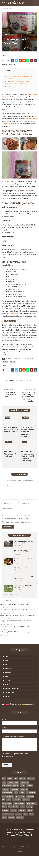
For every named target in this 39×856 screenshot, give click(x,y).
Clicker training (7, 793)
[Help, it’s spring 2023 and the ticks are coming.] (8, 588)
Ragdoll (13, 810)
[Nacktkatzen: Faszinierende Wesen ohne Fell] (8, 543)
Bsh (16, 778)
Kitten (4, 807)
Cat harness (25, 782)
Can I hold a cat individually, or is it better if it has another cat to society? (28, 396)
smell (26, 191)
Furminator (16, 800)
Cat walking (14, 789)
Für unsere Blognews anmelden (15, 754)
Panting (29, 807)
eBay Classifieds (7, 796)
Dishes (22, 793)
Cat (3, 782)
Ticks (25, 814)
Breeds (7, 660)
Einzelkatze (30, 796)
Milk (9, 807)
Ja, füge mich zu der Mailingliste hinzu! (17, 522)
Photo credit (29, 829)
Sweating (18, 814)
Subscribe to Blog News (12, 688)
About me (9, 832)
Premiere (5, 97)
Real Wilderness (31, 119)
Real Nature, (6, 124)
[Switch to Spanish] (28, 835)
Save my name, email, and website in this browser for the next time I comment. (17, 517)
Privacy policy (17, 829)
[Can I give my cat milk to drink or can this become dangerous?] (28, 420)
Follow (33, 705)
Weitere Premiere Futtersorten (17, 84)
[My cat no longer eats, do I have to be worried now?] (11, 420)
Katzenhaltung (31, 803)
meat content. (9, 102)
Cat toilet (29, 785)
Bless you (8, 668)
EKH (3, 800)
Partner (7, 696)
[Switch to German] (11, 835)
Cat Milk (15, 785)
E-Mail (5, 728)
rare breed (22, 810)
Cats (22, 785)
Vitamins (13, 313)
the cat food (33, 94)
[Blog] (16, 705)
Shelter (30, 810)
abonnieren (9, 756)
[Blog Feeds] (26, 705)
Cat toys (5, 789)
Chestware (24, 789)
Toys (6, 676)
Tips (6, 664)
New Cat (16, 807)
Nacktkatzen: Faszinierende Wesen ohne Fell (23, 542)
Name (5, 719)
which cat (20, 817)
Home (6, 656)
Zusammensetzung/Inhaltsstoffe (18, 81)
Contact (30, 832)
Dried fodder (31, 793)
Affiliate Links (9, 692)
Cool (16, 793)
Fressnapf (9, 359)
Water (4, 817)
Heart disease (6, 803)
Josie (26, 325)
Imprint (8, 829)
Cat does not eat (12, 782)
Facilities (8, 672)
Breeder (10, 778)
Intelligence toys (19, 803)
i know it (19, 852)
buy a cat (31, 778)
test (8, 181)
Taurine (19, 249)
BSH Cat (22, 778)
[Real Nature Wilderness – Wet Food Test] (11, 444)
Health (8, 418)
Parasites (5, 810)
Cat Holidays (6, 785)
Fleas (9, 800)
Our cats (7, 684)
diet (21, 104)
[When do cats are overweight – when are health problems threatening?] (28, 444)
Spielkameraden (7, 814)
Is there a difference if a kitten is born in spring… (24, 578)
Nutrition (7, 34)
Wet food (12, 361)
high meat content (28, 359)
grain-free (17, 359)
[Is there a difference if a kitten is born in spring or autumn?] (8, 579)
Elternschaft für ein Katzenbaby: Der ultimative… (23, 551)
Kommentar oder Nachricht (14, 737)
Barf (3, 778)
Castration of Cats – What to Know (10, 394)
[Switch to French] (19, 835)
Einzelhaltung (20, 796)
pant (22, 807)
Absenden (7, 765)
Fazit (8, 86)
